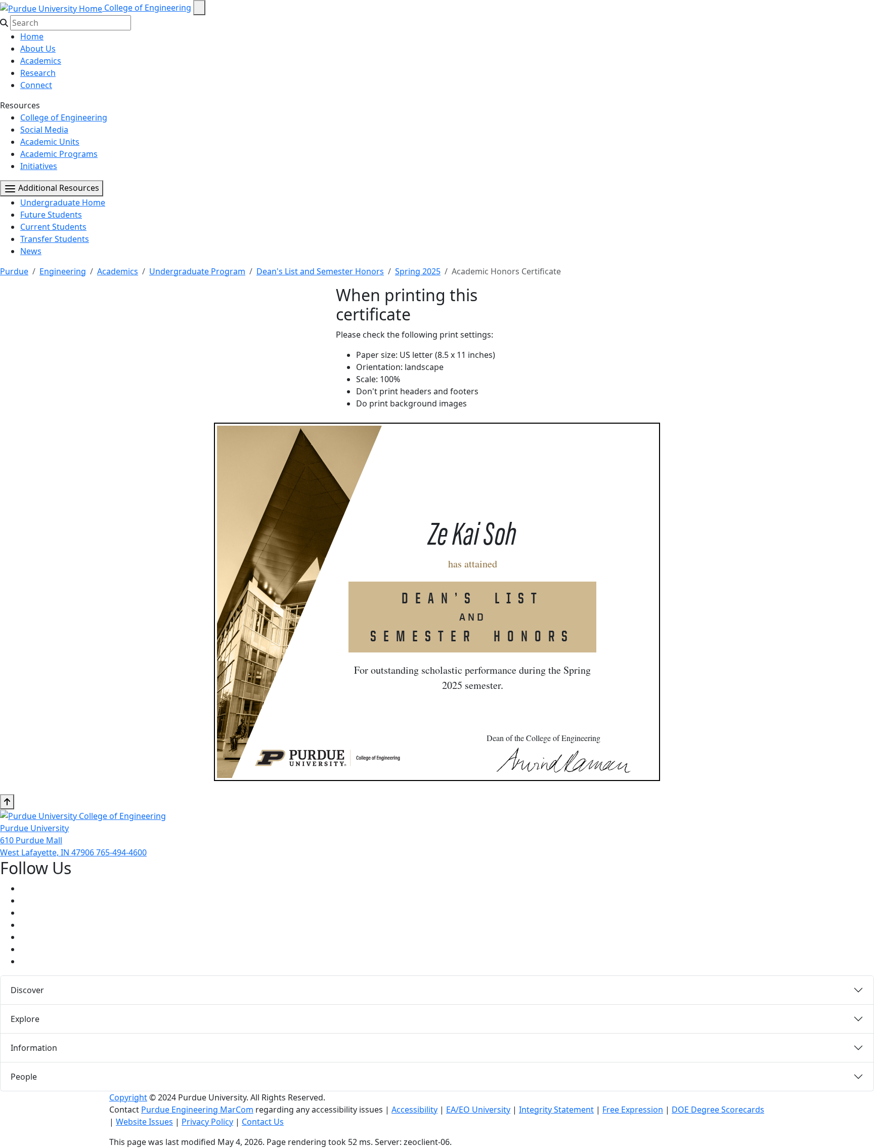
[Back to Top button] (7, 801)
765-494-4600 (121, 852)
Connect (36, 85)
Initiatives (38, 166)
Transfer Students (54, 238)
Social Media (44, 129)
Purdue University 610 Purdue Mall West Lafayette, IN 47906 (48, 840)
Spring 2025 (418, 271)
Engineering (62, 271)
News (30, 251)
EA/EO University (478, 1109)
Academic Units (49, 141)
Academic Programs (59, 153)
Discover (27, 990)
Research (38, 72)
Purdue (14, 271)
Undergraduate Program (197, 271)
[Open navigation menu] (199, 7)
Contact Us (263, 1121)
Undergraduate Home (62, 202)
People (24, 1076)
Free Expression (632, 1109)
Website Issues (144, 1121)
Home (31, 36)
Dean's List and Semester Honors (320, 271)
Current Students (53, 226)
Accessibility (414, 1109)
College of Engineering (147, 7)
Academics (40, 60)
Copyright (128, 1097)
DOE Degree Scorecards (718, 1109)
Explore (25, 1018)
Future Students (51, 214)
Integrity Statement (556, 1109)
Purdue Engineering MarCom (197, 1109)
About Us (38, 48)
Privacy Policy (207, 1121)
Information (34, 1047)
